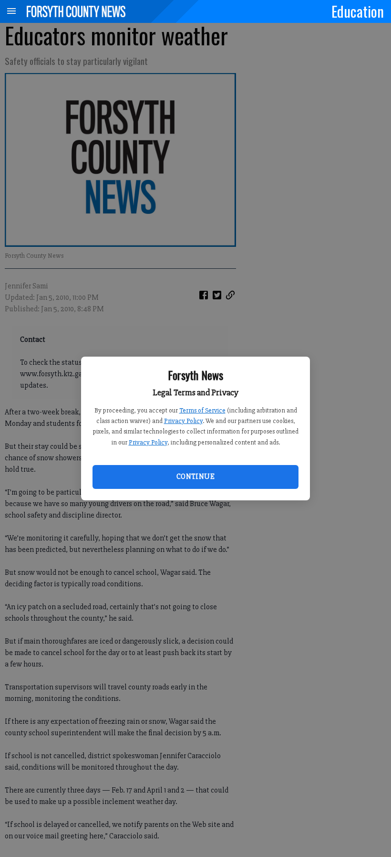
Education (357, 11)
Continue (195, 476)
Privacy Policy (183, 421)
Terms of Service (202, 410)
